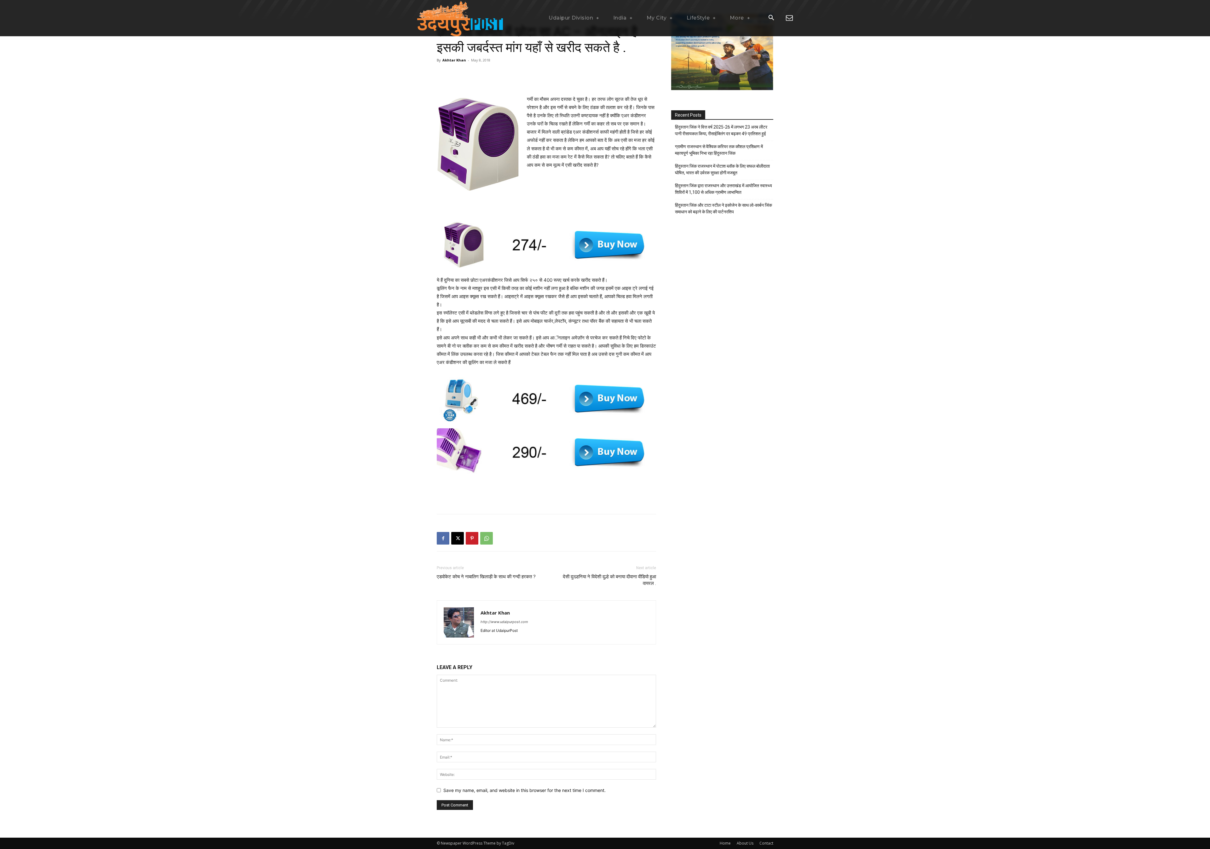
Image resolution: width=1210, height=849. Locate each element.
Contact (766, 843)
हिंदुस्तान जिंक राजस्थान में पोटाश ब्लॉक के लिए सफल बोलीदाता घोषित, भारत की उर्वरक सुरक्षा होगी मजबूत (722, 169)
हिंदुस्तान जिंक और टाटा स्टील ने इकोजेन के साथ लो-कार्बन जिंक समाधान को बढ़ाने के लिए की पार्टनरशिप (723, 208)
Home (725, 843)
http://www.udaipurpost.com (504, 622)
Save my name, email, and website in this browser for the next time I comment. (524, 790)
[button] (771, 18)
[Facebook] (443, 538)
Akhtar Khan (454, 60)
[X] (457, 538)
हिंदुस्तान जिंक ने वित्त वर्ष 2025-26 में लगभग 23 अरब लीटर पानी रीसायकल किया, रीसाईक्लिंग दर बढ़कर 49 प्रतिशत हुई (721, 130)
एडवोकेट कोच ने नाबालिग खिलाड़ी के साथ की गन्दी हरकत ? (486, 577)
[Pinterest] (472, 538)
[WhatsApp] (486, 538)
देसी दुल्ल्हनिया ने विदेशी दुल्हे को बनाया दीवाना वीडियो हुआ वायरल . (609, 580)
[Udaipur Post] (460, 18)
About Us (745, 843)
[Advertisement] (546, 79)
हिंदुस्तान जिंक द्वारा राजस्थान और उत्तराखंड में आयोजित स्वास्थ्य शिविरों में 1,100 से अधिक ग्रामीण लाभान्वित (723, 189)
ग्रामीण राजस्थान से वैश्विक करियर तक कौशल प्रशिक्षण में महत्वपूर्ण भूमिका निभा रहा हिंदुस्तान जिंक (719, 150)
